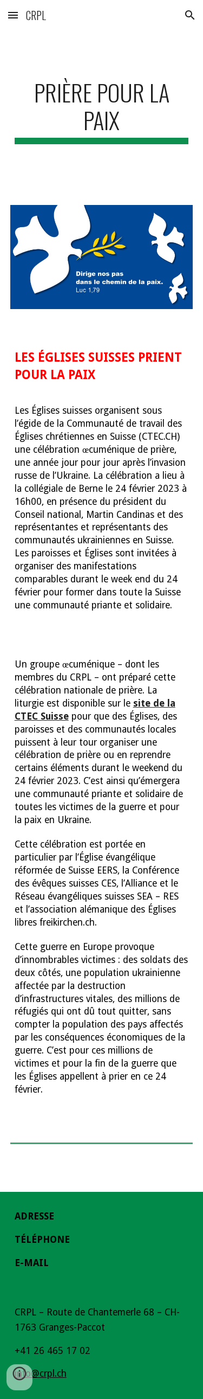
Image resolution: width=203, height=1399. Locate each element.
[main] (101, 111)
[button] (13, 15)
